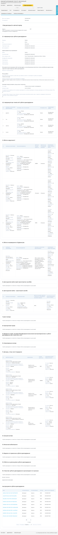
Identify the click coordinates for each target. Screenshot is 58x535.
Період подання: (40, 10)
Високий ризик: (49, 10)
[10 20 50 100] (28, 520)
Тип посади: (23, 10)
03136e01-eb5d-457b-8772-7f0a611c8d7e (10, 501)
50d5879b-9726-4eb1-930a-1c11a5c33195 (10, 513)
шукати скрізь (40, 7)
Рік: (10, 10)
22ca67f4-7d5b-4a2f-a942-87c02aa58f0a (10, 495)
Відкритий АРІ (9, 5)
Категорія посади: (31, 10)
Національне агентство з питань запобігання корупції (47, 532)
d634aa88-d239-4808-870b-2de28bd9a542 (10, 507)
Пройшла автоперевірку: (18, 13)
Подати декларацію (28, 5)
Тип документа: (16, 10)
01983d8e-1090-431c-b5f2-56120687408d (10, 504)
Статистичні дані (17, 5)
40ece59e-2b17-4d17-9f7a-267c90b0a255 (10, 498)
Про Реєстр (3, 5)
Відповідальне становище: (6, 13)
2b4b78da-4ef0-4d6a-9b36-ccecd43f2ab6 (10, 510)
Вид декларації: (4, 10)
